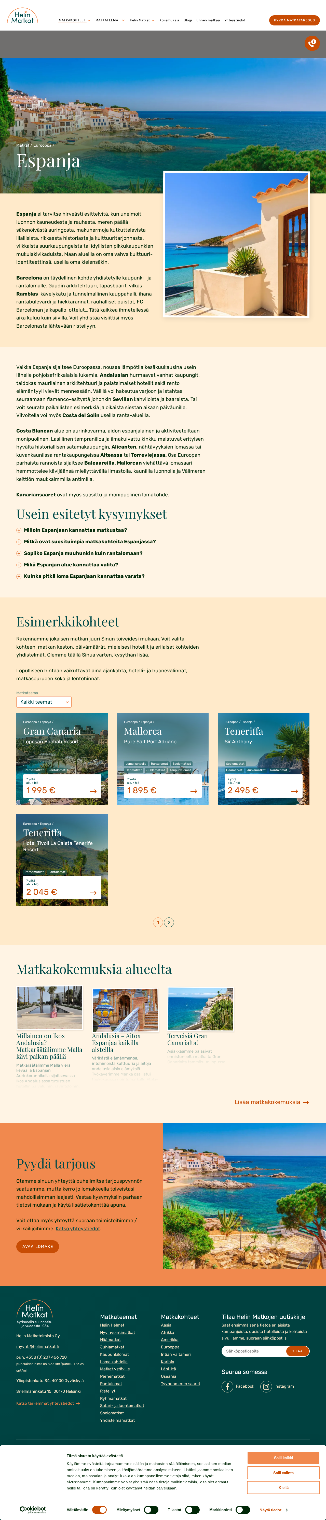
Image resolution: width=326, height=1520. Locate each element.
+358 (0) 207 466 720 (46, 1357)
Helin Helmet (112, 1324)
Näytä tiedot (270, 1510)
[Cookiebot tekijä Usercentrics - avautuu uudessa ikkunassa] (33, 1510)
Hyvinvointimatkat (117, 1332)
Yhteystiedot (234, 20)
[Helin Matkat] (23, 15)
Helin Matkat (140, 20)
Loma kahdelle (114, 1361)
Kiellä (284, 1487)
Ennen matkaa (208, 20)
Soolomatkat (112, 1413)
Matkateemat (108, 20)
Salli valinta (283, 1473)
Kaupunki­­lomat (114, 1354)
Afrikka (167, 1332)
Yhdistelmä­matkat (117, 1420)
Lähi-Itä (168, 1368)
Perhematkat (112, 1376)
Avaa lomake (37, 1246)
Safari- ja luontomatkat (122, 1405)
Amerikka (170, 1339)
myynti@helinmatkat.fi (37, 1346)
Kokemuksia (169, 20)
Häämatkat (110, 1339)
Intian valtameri (176, 1354)
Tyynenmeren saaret (180, 1383)
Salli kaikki (283, 1458)
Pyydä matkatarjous (294, 20)
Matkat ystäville (115, 1368)
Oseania (168, 1376)
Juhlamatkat (112, 1347)
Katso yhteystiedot (78, 1229)
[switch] (151, 1510)
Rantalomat (111, 1383)
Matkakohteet (72, 20)
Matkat (22, 145)
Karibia (167, 1361)
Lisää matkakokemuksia (267, 1102)
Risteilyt (107, 1391)
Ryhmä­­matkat (113, 1398)
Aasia (166, 1324)
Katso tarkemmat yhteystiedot (45, 1403)
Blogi (188, 20)
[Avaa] (89, 20)
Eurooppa (42, 145)
